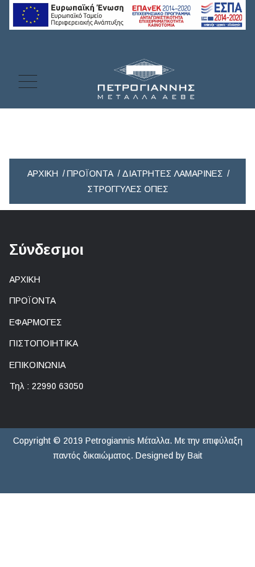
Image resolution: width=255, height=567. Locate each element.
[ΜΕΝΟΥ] (28, 79)
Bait (195, 455)
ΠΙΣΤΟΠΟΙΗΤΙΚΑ (43, 343)
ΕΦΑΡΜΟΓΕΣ (35, 322)
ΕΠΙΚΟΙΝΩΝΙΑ (37, 365)
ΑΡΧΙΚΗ (24, 279)
